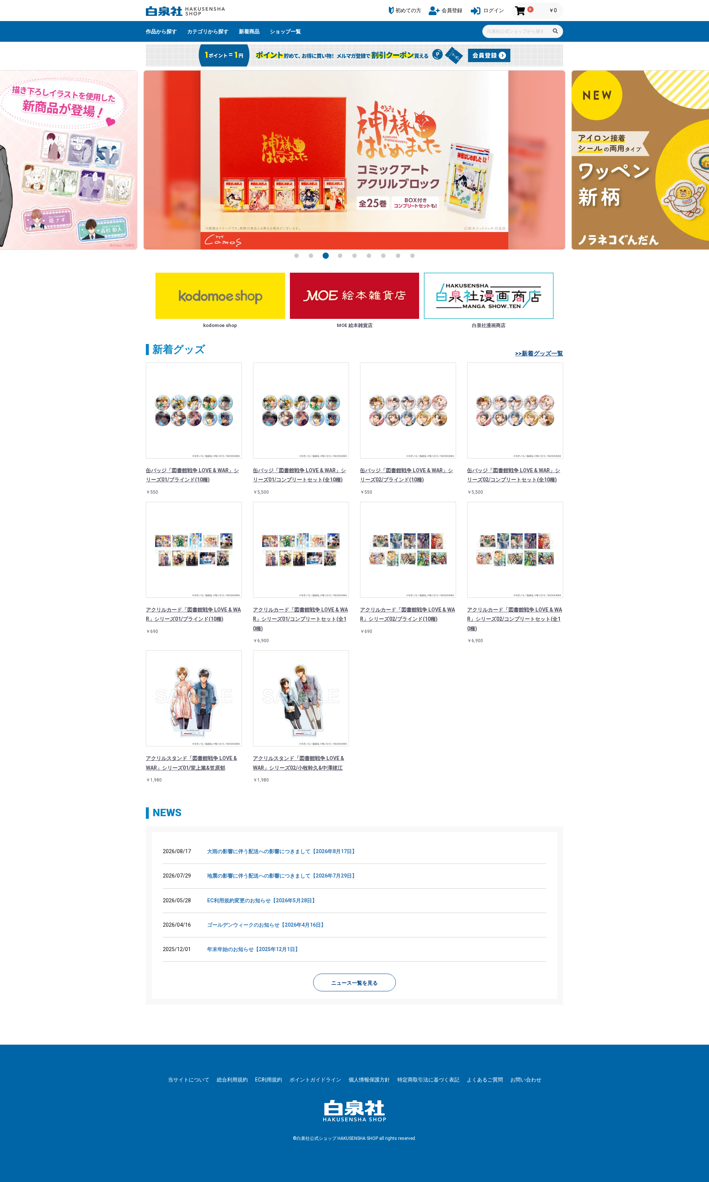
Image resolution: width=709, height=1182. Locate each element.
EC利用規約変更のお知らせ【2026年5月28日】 (262, 900)
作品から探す (161, 31)
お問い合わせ (525, 1080)
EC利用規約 (268, 1080)
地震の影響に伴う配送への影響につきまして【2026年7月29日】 (282, 876)
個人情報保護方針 (369, 1080)
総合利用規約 (232, 1080)
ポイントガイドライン (315, 1080)
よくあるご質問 (485, 1080)
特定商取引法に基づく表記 (428, 1080)
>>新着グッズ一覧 (539, 353)
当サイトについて (188, 1080)
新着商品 (249, 31)
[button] (296, 255)
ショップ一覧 (285, 31)
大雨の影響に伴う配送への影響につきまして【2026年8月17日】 (282, 851)
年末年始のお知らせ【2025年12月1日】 (253, 949)
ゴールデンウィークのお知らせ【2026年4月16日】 (266, 925)
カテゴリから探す (208, 31)
